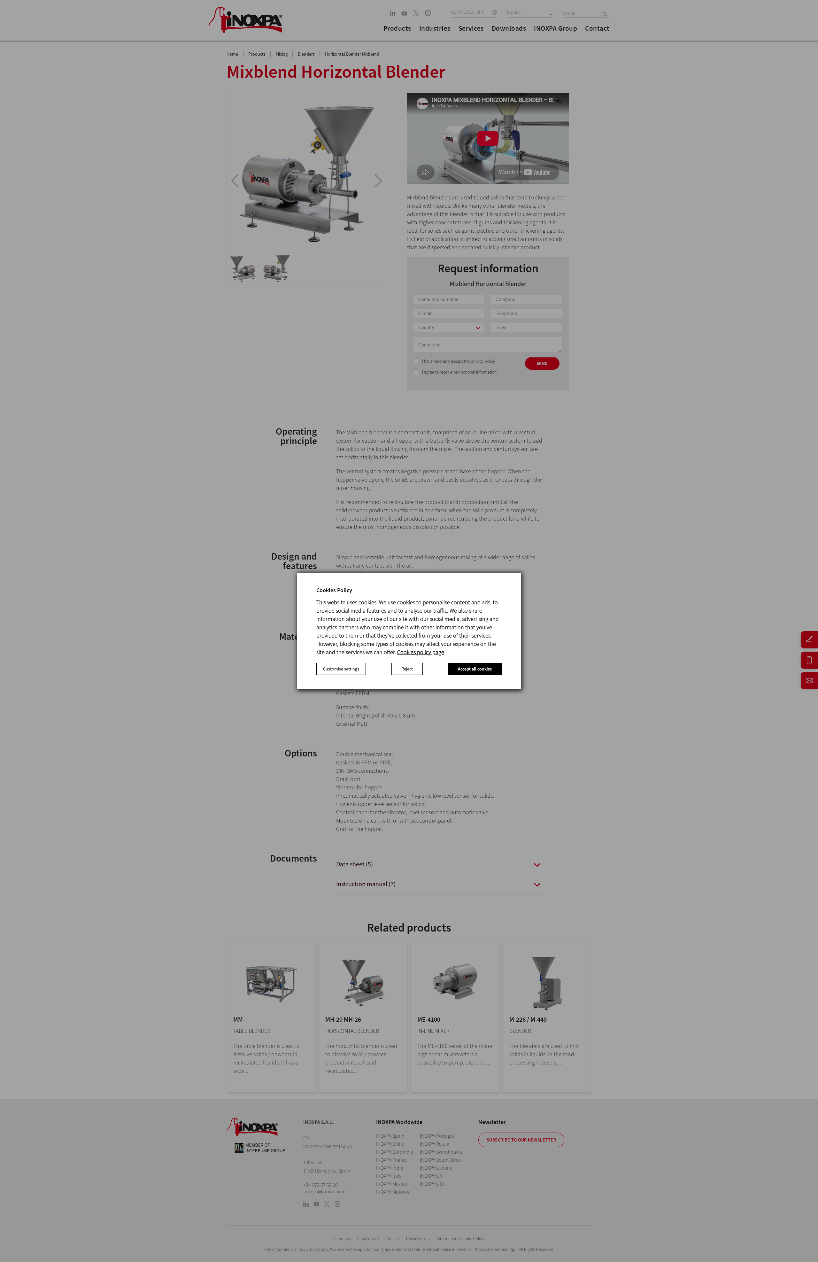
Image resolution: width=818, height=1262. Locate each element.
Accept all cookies (475, 669)
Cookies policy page (420, 652)
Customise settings (341, 669)
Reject (407, 669)
